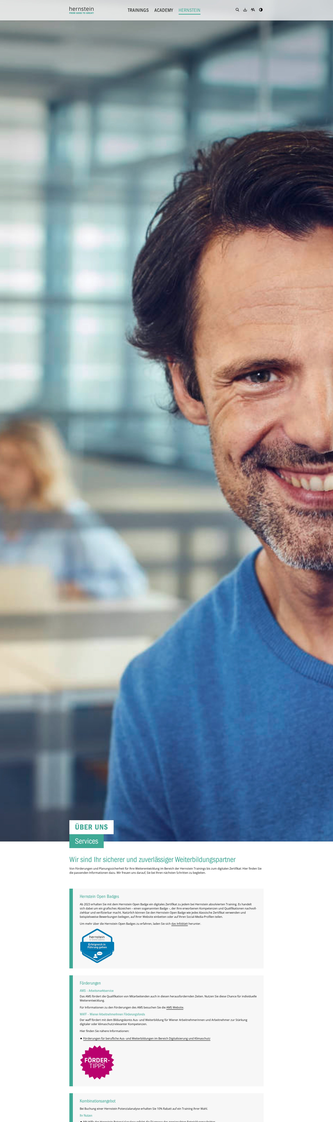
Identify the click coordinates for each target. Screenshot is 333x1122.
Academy (163, 10)
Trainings (138, 10)
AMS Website (174, 1007)
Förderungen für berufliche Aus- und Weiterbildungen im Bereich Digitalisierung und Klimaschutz (146, 1038)
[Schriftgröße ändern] (253, 10)
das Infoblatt (179, 924)
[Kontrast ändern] (261, 10)
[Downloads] (245, 10)
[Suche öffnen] (237, 10)
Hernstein (189, 10)
